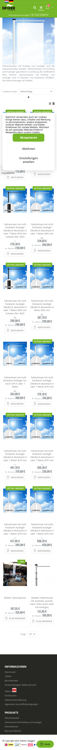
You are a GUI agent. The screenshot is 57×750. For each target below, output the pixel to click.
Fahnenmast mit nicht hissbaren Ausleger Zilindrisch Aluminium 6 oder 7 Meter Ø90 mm (42, 229)
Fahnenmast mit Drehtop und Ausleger (23, 722)
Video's (8, 691)
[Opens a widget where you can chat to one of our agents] (45, 744)
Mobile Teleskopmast (15, 597)
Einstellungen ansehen (28, 160)
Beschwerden (11, 680)
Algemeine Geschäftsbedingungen (21, 704)
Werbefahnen (11, 726)
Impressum (10, 671)
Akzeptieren (28, 137)
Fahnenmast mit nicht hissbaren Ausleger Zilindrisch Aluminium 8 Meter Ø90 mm (42, 305)
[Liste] (53, 104)
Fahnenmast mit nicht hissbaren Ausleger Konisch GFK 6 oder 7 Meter (15, 382)
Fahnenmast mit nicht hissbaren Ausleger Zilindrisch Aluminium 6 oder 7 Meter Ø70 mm (42, 382)
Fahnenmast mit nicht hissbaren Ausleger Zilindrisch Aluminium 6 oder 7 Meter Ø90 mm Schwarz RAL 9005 (15, 307)
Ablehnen (28, 149)
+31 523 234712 (39, 15)
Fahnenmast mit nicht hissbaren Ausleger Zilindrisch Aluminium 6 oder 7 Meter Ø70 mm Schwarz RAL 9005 (15, 230)
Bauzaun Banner (13, 730)
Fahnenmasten (12, 717)
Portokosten (11, 695)
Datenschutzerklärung (15, 699)
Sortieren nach (10, 91)
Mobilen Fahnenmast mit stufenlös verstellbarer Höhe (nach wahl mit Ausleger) (42, 602)
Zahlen (8, 676)
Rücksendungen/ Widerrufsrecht (20, 684)
